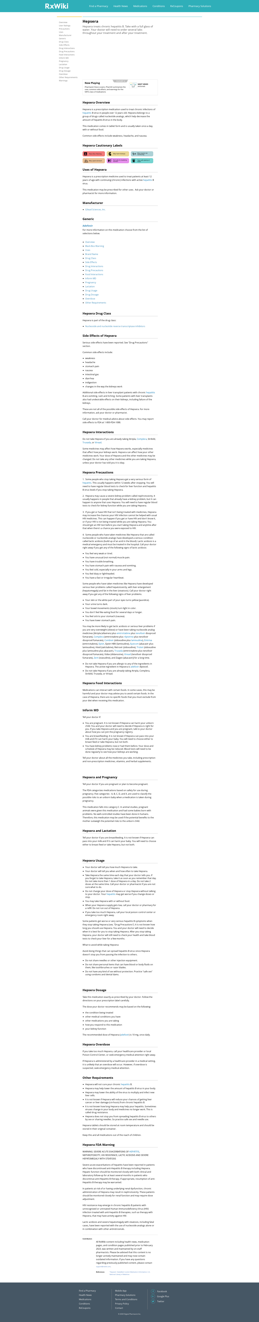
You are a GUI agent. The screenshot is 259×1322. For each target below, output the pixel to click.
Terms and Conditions (126, 1299)
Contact (119, 1307)
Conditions (159, 6)
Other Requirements (95, 302)
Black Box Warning (94, 246)
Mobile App (121, 1290)
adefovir (135, 666)
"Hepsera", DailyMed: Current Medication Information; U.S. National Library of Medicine (130, 1273)
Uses (87, 250)
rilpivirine (129, 636)
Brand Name (91, 254)
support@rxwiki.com (103, 1267)
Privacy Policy (122, 1303)
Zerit (96, 657)
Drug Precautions (94, 270)
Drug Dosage (92, 294)
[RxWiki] (56, 6)
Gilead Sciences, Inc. (95, 209)
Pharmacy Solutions (199, 6)
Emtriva (148, 640)
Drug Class (90, 258)
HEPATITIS (134, 1151)
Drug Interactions (94, 266)
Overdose (90, 298)
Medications (140, 6)
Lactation (90, 286)
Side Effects (91, 262)
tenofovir (140, 633)
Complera (142, 438)
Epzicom (134, 643)
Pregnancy (90, 282)
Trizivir (140, 647)
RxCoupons (176, 6)
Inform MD (90, 278)
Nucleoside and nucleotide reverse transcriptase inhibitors (115, 326)
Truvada (87, 442)
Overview (90, 242)
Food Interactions (94, 274)
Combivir (109, 640)
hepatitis (87, 112)
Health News (120, 6)
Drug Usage (91, 290)
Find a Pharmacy (98, 6)
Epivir (101, 643)
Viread (98, 442)
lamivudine (136, 640)
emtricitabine (123, 633)
